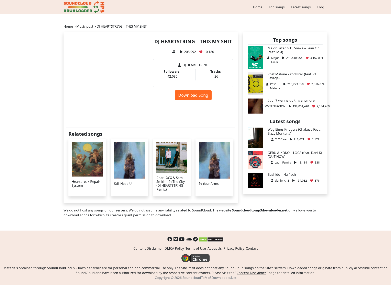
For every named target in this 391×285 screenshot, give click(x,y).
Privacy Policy (233, 248)
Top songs (277, 7)
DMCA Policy (174, 248)
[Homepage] (84, 7)
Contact (252, 248)
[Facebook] (169, 239)
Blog (320, 7)
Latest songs (301, 7)
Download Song (193, 95)
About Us (215, 248)
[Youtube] (182, 239)
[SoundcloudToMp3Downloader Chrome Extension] (195, 258)
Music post (84, 26)
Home (257, 7)
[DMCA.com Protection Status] (211, 239)
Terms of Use (196, 248)
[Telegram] (195, 239)
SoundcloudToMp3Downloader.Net (209, 277)
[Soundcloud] (189, 239)
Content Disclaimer (148, 248)
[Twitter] (176, 239)
